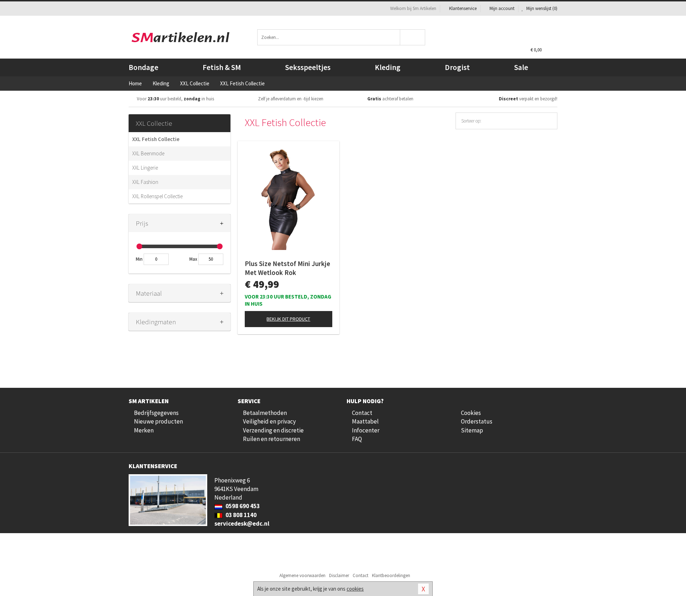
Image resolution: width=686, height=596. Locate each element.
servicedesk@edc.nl (241, 523)
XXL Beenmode (148, 153)
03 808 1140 (240, 515)
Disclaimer (339, 575)
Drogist (457, 67)
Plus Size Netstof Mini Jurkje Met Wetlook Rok (287, 268)
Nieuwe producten (158, 421)
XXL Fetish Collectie (155, 139)
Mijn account (501, 8)
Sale (521, 67)
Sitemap (472, 430)
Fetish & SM (222, 67)
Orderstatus (476, 421)
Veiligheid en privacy (269, 421)
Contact (362, 413)
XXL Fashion (145, 182)
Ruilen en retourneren (271, 439)
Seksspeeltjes (307, 67)
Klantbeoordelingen (391, 575)
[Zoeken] (413, 37)
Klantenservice (463, 8)
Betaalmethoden (265, 413)
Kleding (388, 67)
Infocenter (365, 430)
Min (139, 259)
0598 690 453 (242, 506)
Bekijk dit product (288, 319)
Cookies (471, 413)
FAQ (357, 439)
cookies (355, 588)
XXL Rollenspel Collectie (157, 196)
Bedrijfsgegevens (156, 413)
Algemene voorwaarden (302, 575)
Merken (144, 430)
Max (193, 259)
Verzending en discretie (273, 430)
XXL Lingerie (145, 167)
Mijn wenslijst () (541, 8)
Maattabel (365, 421)
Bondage (143, 67)
